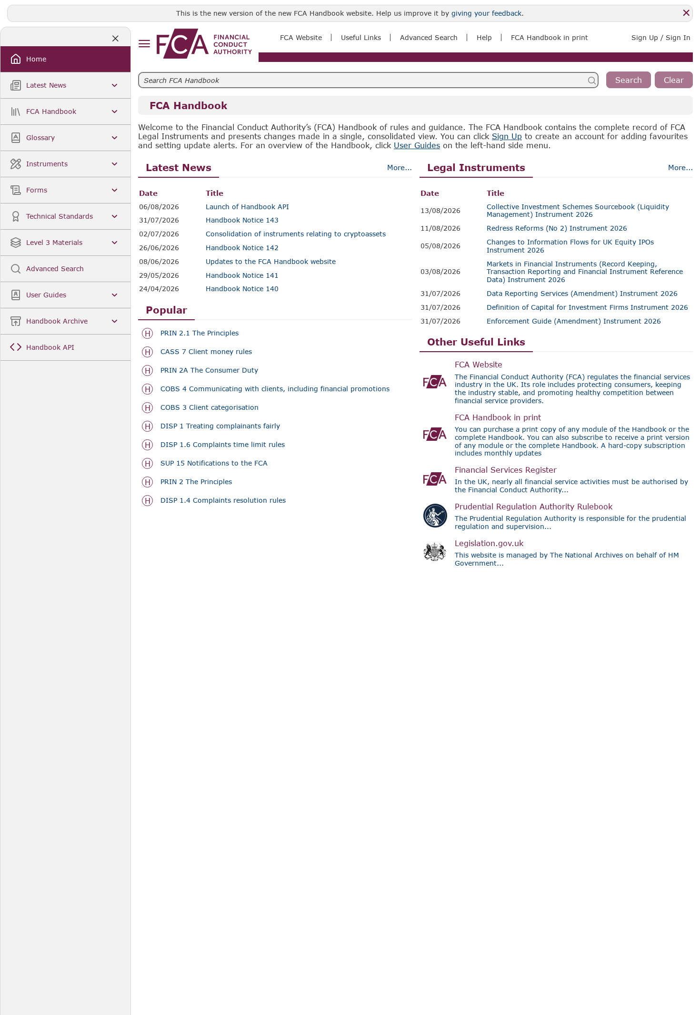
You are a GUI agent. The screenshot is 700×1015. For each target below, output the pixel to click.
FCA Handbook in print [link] (549, 37)
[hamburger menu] (144, 44)
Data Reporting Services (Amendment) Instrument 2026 (582, 293)
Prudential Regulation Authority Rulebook (533, 506)
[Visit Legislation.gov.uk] (435, 552)
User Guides (417, 145)
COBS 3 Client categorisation (209, 407)
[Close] (686, 13)
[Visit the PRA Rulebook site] (435, 516)
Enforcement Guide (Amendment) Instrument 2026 (574, 321)
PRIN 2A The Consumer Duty (209, 370)
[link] (204, 44)
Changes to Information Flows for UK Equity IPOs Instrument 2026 (570, 246)
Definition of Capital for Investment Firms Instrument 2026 (587, 307)
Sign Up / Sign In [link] (660, 37)
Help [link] (484, 37)
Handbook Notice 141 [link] (242, 275)
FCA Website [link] (301, 37)
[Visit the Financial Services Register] (435, 479)
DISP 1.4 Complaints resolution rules (223, 500)
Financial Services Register (506, 469)
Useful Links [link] (361, 37)
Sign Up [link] (507, 136)
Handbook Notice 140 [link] (242, 289)
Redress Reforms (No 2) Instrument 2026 (557, 228)
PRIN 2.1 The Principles (199, 333)
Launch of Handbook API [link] (247, 207)
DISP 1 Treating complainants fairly (220, 426)
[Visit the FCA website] (435, 381)
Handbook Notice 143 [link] (242, 220)
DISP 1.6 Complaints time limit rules (222, 444)
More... (399, 167)
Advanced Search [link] (429, 37)
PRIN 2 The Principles (196, 482)
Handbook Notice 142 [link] (242, 248)
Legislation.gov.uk (489, 543)
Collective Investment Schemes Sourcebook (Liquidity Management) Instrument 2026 (578, 211)
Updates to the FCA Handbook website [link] (271, 261)
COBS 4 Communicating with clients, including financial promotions (275, 389)
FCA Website (478, 364)
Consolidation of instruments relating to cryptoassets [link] (296, 234)
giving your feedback (486, 13)
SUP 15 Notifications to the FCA (214, 463)
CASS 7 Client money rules (206, 351)
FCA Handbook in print (498, 417)
